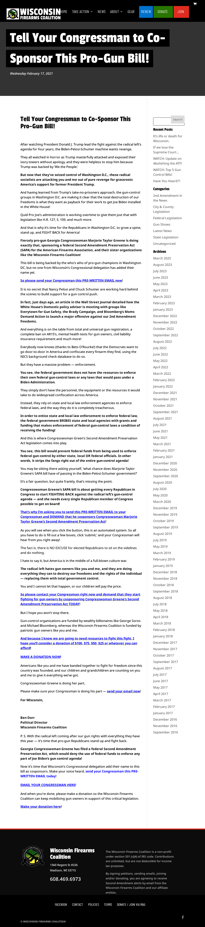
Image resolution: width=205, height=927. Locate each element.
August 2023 (162, 264)
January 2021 (163, 457)
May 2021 (160, 437)
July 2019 (160, 540)
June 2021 (160, 431)
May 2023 (160, 284)
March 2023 (162, 296)
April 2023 (160, 290)
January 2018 (163, 636)
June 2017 (160, 681)
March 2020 (162, 501)
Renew (146, 12)
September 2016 (165, 732)
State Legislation (165, 237)
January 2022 (163, 386)
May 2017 (160, 687)
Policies (93, 904)
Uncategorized (164, 243)
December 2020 (165, 463)
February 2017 (164, 706)
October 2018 (163, 585)
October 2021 (163, 405)
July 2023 (160, 271)
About (114, 12)
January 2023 (163, 309)
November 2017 (165, 649)
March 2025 (162, 258)
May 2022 (160, 361)
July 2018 (160, 604)
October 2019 (163, 521)
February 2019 (164, 559)
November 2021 (165, 399)
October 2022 (163, 328)
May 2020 (160, 495)
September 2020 (165, 476)
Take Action (80, 12)
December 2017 (165, 642)
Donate (163, 12)
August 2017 (162, 668)
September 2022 (165, 335)
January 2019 (163, 565)
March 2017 (162, 700)
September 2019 (165, 527)
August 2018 (162, 598)
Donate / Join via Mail (131, 904)
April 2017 (160, 694)
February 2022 (164, 380)
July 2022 (160, 348)
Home (63, 12)
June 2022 (160, 354)
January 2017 (163, 713)
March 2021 (162, 444)
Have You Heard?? (166, 181)
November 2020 (165, 469)
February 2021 (164, 450)
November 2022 (165, 322)
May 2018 (160, 610)
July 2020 (160, 489)
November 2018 (165, 578)
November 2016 (165, 726)
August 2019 (162, 533)
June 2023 (160, 277)
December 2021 (165, 393)
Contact (77, 904)
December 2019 (165, 508)
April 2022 (160, 367)
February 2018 (164, 630)
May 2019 (160, 546)
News (102, 12)
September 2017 (165, 662)
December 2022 (165, 316)
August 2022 (162, 341)
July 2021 (160, 425)
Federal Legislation (167, 218)
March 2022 (162, 373)
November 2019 (165, 514)
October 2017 (163, 655)
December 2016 (165, 719)
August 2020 (162, 482)
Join (181, 12)
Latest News (162, 231)
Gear (131, 12)
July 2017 (160, 674)
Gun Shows (161, 224)
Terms (108, 904)
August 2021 (162, 418)
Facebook (61, 904)
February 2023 (164, 303)
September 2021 (165, 412)
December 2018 (165, 572)
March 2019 (162, 553)
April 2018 (160, 617)
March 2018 (162, 623)
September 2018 (165, 591)
